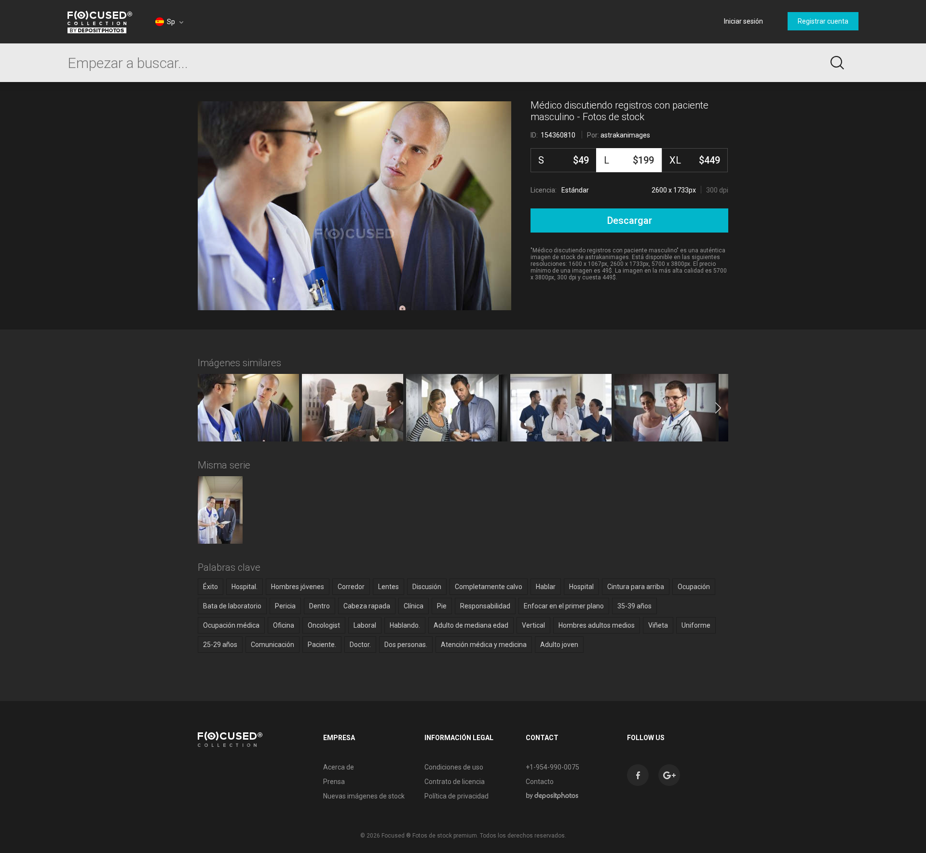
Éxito (210, 587)
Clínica (413, 606)
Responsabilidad (485, 606)
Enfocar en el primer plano (564, 606)
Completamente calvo (488, 587)
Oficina (283, 625)
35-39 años (634, 606)
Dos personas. (405, 644)
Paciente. (322, 644)
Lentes (388, 587)
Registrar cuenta (823, 21)
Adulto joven (559, 644)
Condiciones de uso (453, 767)
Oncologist (324, 625)
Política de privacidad (456, 796)
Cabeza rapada (366, 606)
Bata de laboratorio (232, 606)
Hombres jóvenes (297, 587)
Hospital (581, 587)
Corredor (351, 587)
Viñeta (658, 625)
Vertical (533, 625)
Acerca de (338, 767)
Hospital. (245, 587)
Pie (442, 606)
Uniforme (695, 625)
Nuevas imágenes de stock (364, 796)
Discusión (426, 587)
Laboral (365, 625)
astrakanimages (625, 135)
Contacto (540, 781)
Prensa (334, 781)
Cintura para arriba (635, 587)
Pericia (285, 606)
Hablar (546, 587)
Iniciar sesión (743, 21)
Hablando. (405, 625)
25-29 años (220, 644)
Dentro (319, 606)
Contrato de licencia (454, 781)
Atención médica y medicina (484, 644)
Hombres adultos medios (596, 625)
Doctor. (360, 644)
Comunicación (272, 644)
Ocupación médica (231, 625)
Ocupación (694, 587)
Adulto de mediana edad (471, 625)
